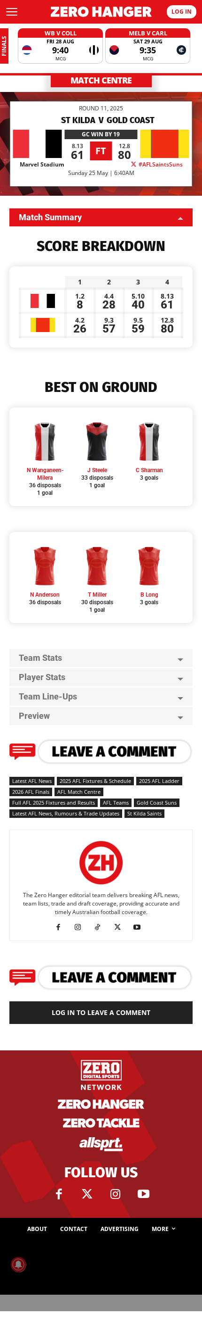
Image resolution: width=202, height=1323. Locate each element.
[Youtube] (140, 927)
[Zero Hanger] (101, 12)
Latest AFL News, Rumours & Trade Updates (65, 813)
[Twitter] (87, 1194)
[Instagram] (81, 927)
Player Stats (42, 677)
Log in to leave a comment (101, 1012)
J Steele (97, 470)
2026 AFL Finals (30, 791)
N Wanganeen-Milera (45, 474)
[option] (60, 46)
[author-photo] (101, 884)
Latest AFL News (32, 780)
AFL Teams (116, 802)
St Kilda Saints (144, 813)
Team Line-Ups (48, 696)
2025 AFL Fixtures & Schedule (95, 780)
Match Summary (50, 217)
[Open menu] (11, 12)
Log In (181, 12)
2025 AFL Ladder (159, 780)
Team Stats (40, 658)
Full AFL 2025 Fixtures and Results (53, 802)
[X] (121, 927)
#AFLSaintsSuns (160, 164)
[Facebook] (62, 927)
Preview (34, 716)
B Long (149, 594)
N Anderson (45, 594)
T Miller (97, 594)
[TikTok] (101, 927)
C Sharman (149, 470)
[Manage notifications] (18, 1264)
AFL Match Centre (79, 791)
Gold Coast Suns (157, 802)
